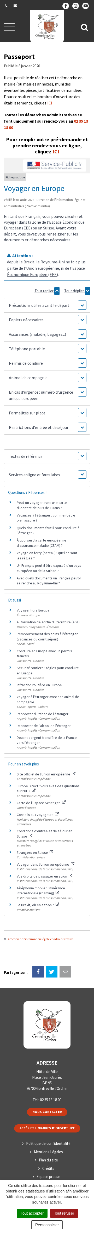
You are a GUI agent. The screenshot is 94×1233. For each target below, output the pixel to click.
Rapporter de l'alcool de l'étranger (44, 725)
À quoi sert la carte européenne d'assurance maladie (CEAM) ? (41, 543)
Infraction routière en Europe (39, 685)
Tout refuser (64, 1213)
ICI (49, 103)
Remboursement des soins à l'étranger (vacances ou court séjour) (47, 636)
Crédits (48, 1168)
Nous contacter (47, 1112)
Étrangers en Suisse (33, 852)
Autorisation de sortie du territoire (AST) (48, 622)
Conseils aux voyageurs (35, 814)
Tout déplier (74, 290)
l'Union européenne (41, 268)
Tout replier (44, 290)
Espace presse (48, 1176)
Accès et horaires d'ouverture (47, 1128)
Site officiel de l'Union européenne (44, 774)
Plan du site (48, 1159)
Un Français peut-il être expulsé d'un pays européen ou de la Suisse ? (49, 568)
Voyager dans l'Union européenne (43, 864)
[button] (47, 305)
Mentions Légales (48, 1151)
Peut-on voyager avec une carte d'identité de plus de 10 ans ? (42, 505)
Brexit (29, 261)
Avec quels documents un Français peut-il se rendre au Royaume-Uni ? (49, 581)
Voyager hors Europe (33, 610)
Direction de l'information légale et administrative (40, 939)
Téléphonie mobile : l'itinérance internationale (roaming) (41, 891)
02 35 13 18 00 (50, 1099)
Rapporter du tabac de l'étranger (42, 713)
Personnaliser (47, 1224)
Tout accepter (32, 1213)
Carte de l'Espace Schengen (39, 802)
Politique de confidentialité (48, 1143)
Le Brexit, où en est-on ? (36, 905)
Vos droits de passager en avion (42, 876)
